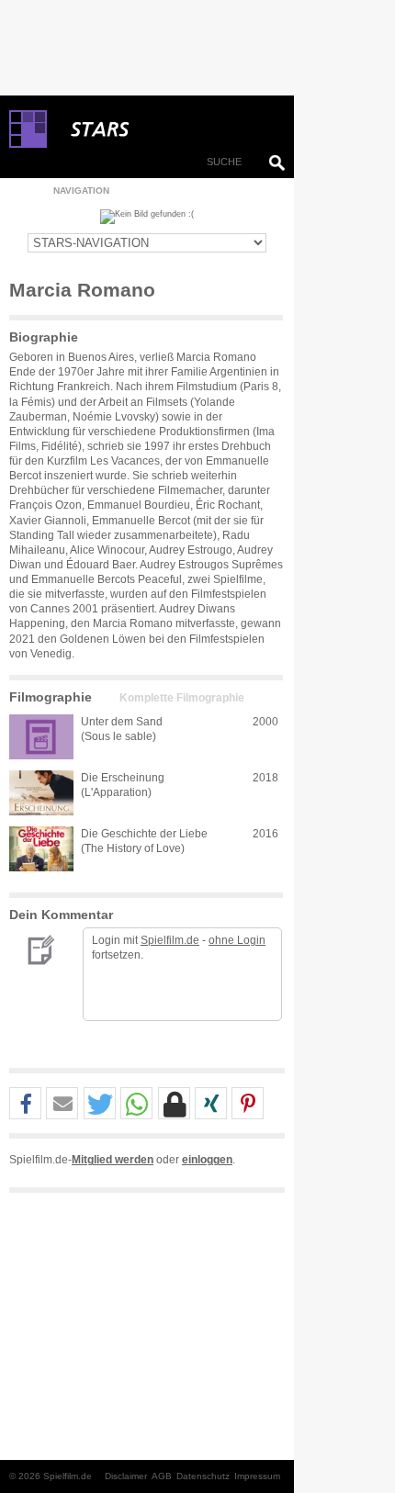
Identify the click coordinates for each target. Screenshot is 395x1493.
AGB (162, 1476)
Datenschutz (203, 1476)
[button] (25, 1104)
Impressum (257, 1476)
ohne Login (237, 940)
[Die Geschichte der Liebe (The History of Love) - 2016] (41, 848)
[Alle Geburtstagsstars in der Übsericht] (165, 129)
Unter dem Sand (122, 721)
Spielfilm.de (170, 940)
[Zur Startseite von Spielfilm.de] (28, 144)
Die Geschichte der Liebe (144, 833)
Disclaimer (126, 1476)
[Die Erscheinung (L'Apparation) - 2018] (41, 792)
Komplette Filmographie (181, 697)
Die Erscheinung (122, 777)
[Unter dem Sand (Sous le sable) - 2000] (41, 736)
